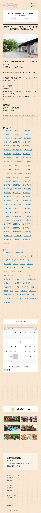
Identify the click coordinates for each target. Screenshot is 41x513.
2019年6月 (17, 224)
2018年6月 (17, 240)
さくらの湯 (7, 264)
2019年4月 (7, 228)
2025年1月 (7, 150)
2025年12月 (27, 134)
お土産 (30, 256)
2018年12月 (17, 232)
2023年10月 (18, 161)
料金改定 (23, 291)
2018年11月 (28, 232)
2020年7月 (17, 208)
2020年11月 (8, 204)
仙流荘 (9, 485)
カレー (22, 264)
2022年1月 (17, 185)
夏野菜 (6, 291)
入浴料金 (16, 287)
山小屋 (9, 511)
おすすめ (15, 116)
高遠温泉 (33, 298)
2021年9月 (28, 189)
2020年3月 (17, 212)
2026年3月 (26, 130)
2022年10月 (18, 173)
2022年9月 (28, 173)
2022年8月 (7, 177)
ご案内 (29, 260)
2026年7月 (7, 130)
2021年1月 (17, 200)
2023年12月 (27, 157)
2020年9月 (28, 204)
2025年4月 (7, 146)
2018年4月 (26, 240)
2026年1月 (17, 134)
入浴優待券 (27, 283)
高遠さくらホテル (13, 475)
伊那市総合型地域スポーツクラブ (15, 275)
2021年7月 (17, 193)
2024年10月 (28, 150)
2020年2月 (26, 212)
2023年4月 (17, 169)
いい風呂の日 (18, 252)
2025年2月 (26, 146)
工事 (16, 291)
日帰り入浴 (32, 291)
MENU (34, 5)
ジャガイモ (7, 268)
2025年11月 (8, 138)
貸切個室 (7, 298)
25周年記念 (8, 252)
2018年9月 (18, 236)
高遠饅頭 (7, 302)
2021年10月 (18, 189)
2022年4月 (17, 181)
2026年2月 (7, 134)
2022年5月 (7, 181)
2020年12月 (27, 200)
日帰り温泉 (7, 294)
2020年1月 (7, 216)
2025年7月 (17, 142)
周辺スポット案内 (30, 116)
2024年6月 (17, 154)
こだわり (21, 116)
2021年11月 (8, 189)
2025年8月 (7, 142)
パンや (15, 511)
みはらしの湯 (11, 495)
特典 (33, 294)
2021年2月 (7, 200)
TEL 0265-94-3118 (20, 16)
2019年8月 (27, 220)
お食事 (14, 260)
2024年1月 (17, 157)
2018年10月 (8, 236)
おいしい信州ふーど (11, 256)
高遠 (26, 298)
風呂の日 (15, 298)
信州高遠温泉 (32, 279)
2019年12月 (17, 216)
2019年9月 (18, 220)
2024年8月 (7, 154)
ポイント (16, 268)
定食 (11, 291)
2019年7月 (7, 224)
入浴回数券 (7, 287)
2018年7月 (7, 240)
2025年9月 (28, 138)
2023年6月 (26, 165)
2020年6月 (26, 208)
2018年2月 (7, 243)
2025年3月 (17, 146)
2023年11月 (8, 161)
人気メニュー (16, 271)
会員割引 (7, 279)
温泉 (28, 294)
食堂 (21, 298)
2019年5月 (26, 224)
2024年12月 (17, 150)
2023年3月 (26, 169)
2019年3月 (17, 228)
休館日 (31, 275)
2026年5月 (17, 130)
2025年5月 (26, 142)
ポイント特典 (26, 268)
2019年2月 (26, 228)
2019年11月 (28, 216)
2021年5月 (7, 197)
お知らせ (7, 260)
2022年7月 (17, 177)
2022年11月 (8, 173)
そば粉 (15, 264)
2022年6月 (26, 177)
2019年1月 (7, 232)
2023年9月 (28, 161)
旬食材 (15, 294)
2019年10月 (8, 220)
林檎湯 (22, 294)
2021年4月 (17, 197)
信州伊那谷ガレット (19, 279)
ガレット (30, 264)
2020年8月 (7, 208)
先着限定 (18, 283)
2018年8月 (27, 236)
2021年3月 (26, 197)
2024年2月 (7, 157)
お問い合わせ (20, 321)
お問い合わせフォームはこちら (20, 19)
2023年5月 (7, 169)
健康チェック (8, 283)
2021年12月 (27, 185)
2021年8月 (7, 193)
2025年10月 (18, 138)
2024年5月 (26, 154)
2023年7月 (17, 165)
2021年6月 (26, 193)
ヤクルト (7, 271)
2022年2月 (7, 185)
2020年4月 (7, 212)
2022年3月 (26, 181)
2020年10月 (18, 204)
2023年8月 (7, 165)
